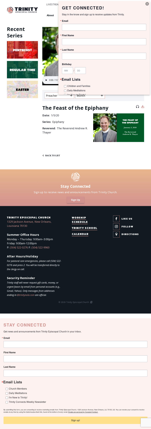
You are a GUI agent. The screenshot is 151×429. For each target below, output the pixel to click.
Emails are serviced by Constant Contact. (83, 412)
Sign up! (75, 420)
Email (7, 338)
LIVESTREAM (53, 4)
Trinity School (84, 228)
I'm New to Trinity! (18, 397)
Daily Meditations (18, 393)
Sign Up (75, 199)
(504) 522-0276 (19, 247)
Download (142, 107)
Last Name (9, 367)
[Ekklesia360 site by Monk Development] (91, 302)
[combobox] (59, 95)
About (50, 15)
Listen (137, 107)
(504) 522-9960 (40, 247)
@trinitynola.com (26, 295)
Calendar (80, 234)
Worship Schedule (80, 220)
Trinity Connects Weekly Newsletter (27, 402)
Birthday (67, 64)
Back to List (52, 155)
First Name (10, 352)
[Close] (147, 4)
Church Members (18, 388)
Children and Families (78, 86)
